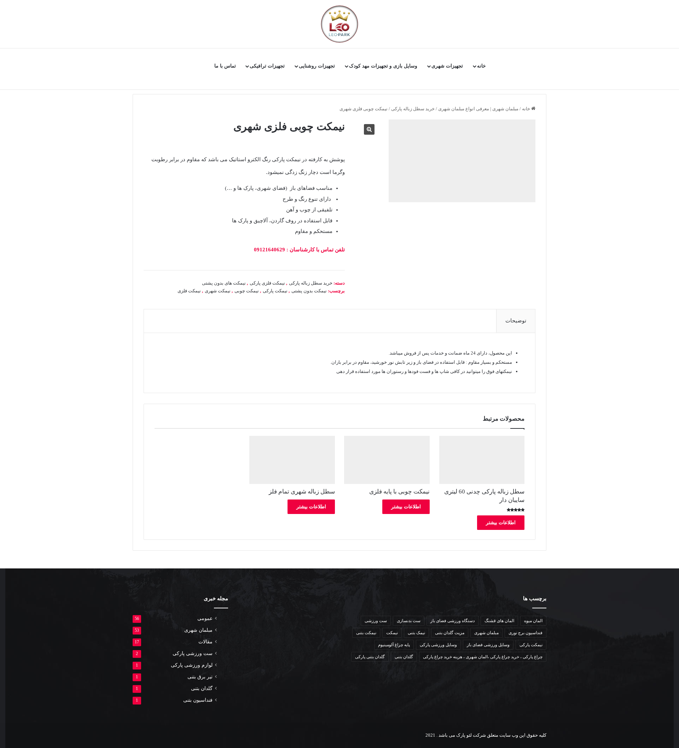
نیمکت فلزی (189, 290)
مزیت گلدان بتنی (449, 632)
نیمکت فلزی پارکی (267, 283)
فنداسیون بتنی (198, 700)
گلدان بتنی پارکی (370, 656)
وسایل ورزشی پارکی (438, 644)
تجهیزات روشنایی (317, 66)
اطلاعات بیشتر (501, 522)
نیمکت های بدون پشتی (224, 283)
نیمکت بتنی (366, 632)
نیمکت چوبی (246, 290)
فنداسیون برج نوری (525, 632)
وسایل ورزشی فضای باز (488, 644)
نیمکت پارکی (275, 290)
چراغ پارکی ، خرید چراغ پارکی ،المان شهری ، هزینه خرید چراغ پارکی (482, 656)
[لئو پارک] (339, 24)
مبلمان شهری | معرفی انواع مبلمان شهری (478, 108)
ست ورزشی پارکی (193, 653)
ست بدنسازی (408, 620)
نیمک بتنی (416, 632)
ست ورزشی (376, 620)
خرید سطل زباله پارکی (413, 108)
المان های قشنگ (499, 620)
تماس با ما (225, 66)
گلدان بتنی (404, 656)
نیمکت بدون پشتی (309, 290)
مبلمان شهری (486, 632)
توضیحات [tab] (515, 320)
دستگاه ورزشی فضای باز (452, 620)
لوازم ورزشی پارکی (192, 665)
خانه (481, 66)
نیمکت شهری (218, 290)
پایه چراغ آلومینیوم (394, 644)
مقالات (205, 641)
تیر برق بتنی (200, 676)
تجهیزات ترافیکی (267, 66)
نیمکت (392, 632)
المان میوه (533, 620)
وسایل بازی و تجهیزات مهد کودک (383, 66)
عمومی (205, 618)
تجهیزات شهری (447, 66)
